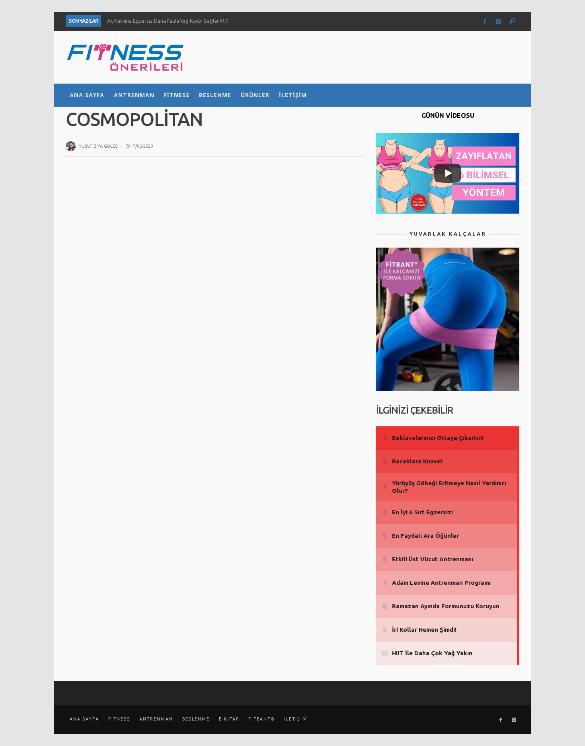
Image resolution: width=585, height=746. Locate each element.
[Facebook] (485, 21)
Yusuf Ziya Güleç (98, 146)
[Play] (447, 173)
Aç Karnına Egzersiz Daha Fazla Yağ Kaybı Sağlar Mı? (167, 20)
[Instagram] (499, 21)
